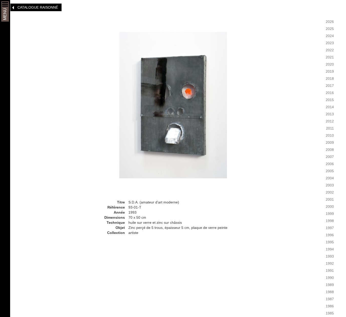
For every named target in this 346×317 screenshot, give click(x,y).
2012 (330, 121)
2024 (330, 36)
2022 (330, 50)
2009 (330, 142)
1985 (330, 313)
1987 (330, 299)
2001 (330, 199)
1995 (330, 242)
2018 (330, 78)
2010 (330, 135)
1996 (330, 235)
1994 (330, 249)
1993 (330, 256)
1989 (330, 285)
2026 (330, 22)
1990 (330, 278)
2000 (330, 206)
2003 (330, 185)
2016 (330, 93)
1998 (330, 221)
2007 (330, 157)
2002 (330, 192)
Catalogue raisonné (37, 7)
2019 (330, 71)
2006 (330, 164)
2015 (330, 100)
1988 (330, 292)
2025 (330, 29)
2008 (330, 150)
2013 (330, 114)
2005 (330, 171)
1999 (330, 214)
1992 (330, 263)
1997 (330, 228)
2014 (330, 107)
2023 (330, 43)
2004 (330, 178)
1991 (330, 270)
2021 (330, 57)
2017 (330, 86)
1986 (330, 306)
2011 (330, 128)
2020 (330, 64)
